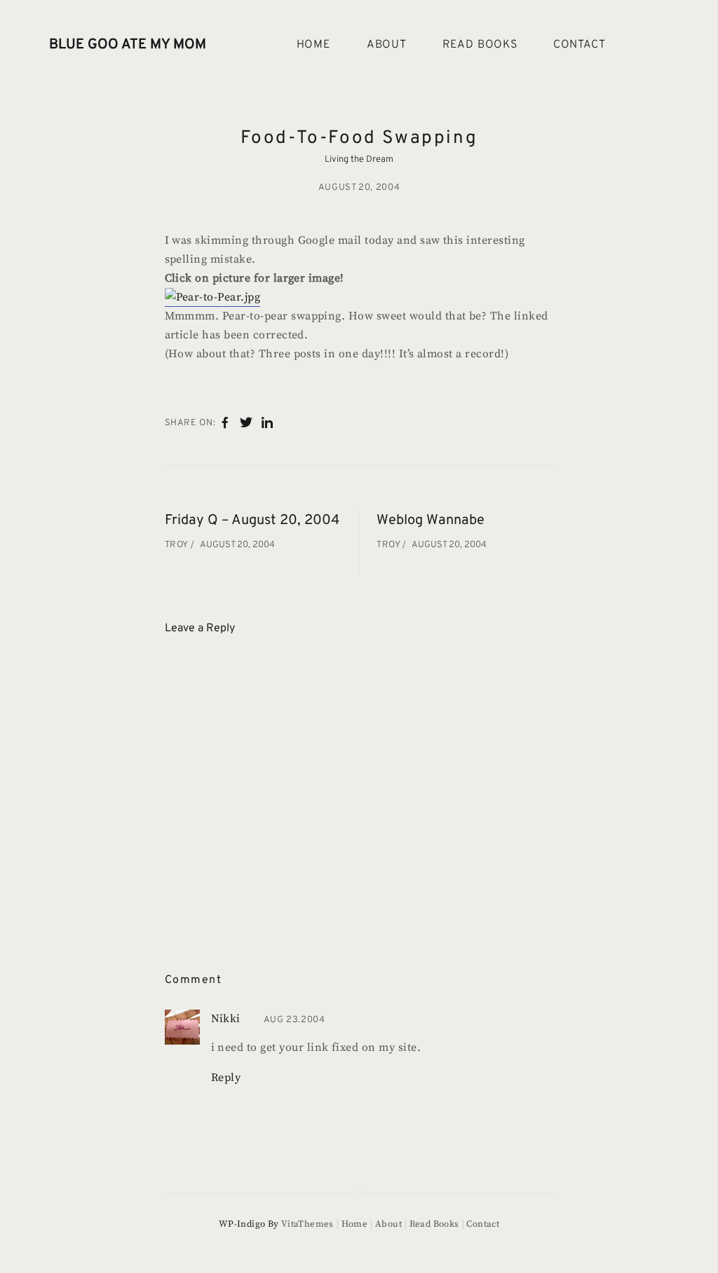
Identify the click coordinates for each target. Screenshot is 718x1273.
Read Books (479, 45)
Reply (226, 1078)
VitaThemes (307, 1224)
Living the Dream (359, 159)
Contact (579, 45)
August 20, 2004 (359, 187)
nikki (226, 1019)
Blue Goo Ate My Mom (127, 45)
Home (314, 45)
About (387, 45)
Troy (178, 545)
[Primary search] (652, 45)
